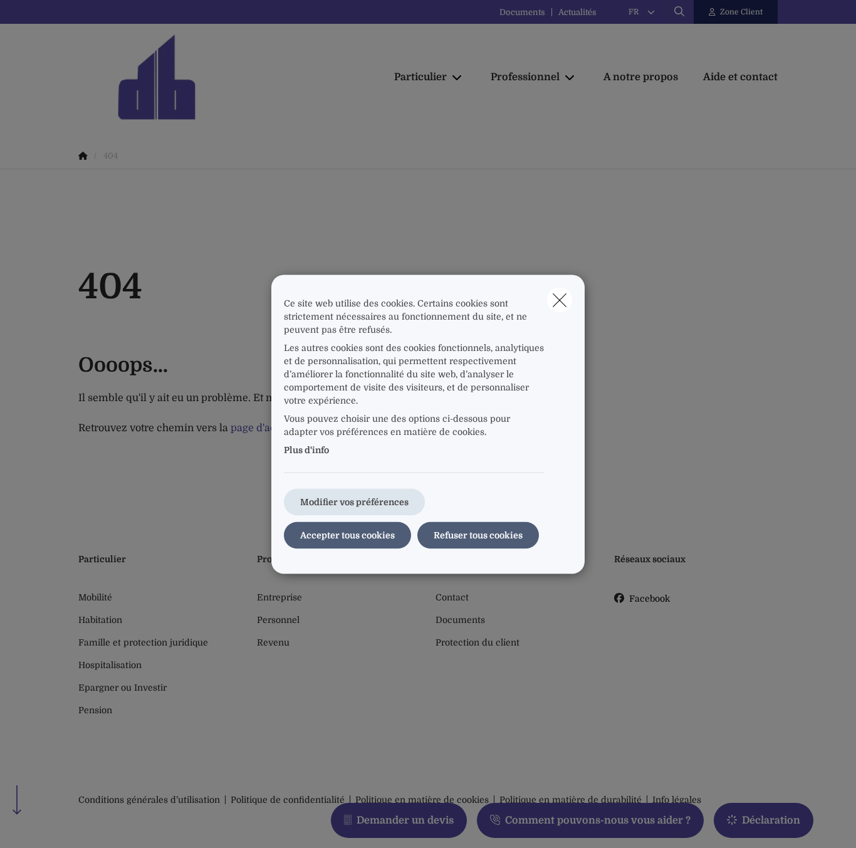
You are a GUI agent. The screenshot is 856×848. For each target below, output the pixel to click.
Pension (95, 710)
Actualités (577, 12)
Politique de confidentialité (288, 799)
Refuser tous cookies (478, 535)
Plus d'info (306, 449)
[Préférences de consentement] (50, 824)
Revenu (273, 642)
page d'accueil (265, 428)
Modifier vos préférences (354, 501)
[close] (559, 299)
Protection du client (477, 642)
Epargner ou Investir (122, 688)
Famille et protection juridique (143, 642)
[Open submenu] (458, 77)
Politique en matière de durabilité (570, 799)
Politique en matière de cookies (422, 799)
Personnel (278, 620)
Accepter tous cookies (347, 535)
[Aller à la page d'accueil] (203, 77)
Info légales (676, 799)
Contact (452, 597)
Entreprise (279, 597)
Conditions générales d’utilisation (149, 799)
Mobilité (95, 597)
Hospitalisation (110, 665)
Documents (522, 12)
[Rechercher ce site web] (679, 12)
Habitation (100, 620)
